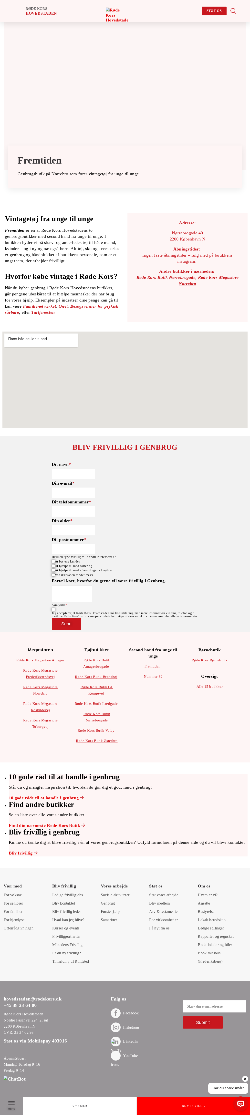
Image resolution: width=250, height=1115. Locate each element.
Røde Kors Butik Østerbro (96, 741)
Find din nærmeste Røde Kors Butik (45, 825)
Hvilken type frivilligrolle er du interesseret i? (84, 556)
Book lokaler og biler (215, 945)
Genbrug (108, 903)
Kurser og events (66, 928)
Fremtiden (153, 666)
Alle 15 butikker (210, 686)
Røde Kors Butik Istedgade (96, 704)
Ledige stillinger (211, 928)
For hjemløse (14, 920)
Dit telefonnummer (71, 502)
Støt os (214, 11)
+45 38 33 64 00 (20, 1005)
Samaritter (109, 920)
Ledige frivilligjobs (67, 895)
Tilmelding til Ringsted (70, 961)
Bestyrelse (206, 911)
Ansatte (204, 903)
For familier (13, 911)
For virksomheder (163, 920)
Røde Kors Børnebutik (210, 660)
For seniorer (13, 903)
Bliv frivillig (21, 853)
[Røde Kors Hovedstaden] (117, 19)
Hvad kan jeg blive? (68, 920)
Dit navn (61, 464)
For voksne (13, 895)
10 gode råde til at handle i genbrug (44, 797)
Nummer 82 (153, 676)
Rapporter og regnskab (216, 936)
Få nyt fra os (159, 928)
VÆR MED (79, 1106)
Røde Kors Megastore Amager (40, 660)
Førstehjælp (110, 911)
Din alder (62, 520)
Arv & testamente (163, 911)
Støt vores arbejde (163, 895)
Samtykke (59, 604)
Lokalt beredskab (212, 920)
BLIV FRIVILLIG (193, 1106)
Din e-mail (63, 483)
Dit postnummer (69, 539)
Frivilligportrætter (66, 936)
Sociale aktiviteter (115, 895)
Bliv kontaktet (63, 903)
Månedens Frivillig (67, 945)
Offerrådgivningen (18, 928)
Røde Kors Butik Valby (96, 730)
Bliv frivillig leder (66, 911)
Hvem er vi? (208, 895)
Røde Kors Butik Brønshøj (96, 677)
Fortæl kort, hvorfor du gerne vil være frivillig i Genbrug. (109, 580)
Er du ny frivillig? (66, 953)
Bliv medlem (159, 903)
